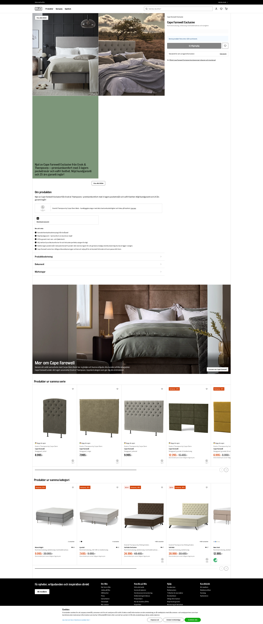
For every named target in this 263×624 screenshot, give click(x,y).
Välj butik (223, 54)
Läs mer (133, 208)
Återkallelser (171, 596)
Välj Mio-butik (222, 2)
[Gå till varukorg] (226, 9)
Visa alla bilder (42, 18)
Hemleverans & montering (143, 593)
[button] (65, 54)
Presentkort (138, 599)
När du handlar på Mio (141, 602)
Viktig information (173, 599)
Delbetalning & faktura (142, 596)
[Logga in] (216, 9)
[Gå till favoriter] (221, 9)
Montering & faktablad (175, 604)
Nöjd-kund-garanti (173, 602)
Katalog (203, 593)
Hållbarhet (105, 593)
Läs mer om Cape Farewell (217, 369)
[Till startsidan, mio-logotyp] (38, 8)
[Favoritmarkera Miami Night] (73, 487)
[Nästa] (226, 470)
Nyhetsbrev (204, 596)
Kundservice (171, 587)
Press (103, 596)
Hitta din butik (139, 587)
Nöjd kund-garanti (43, 222)
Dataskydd (104, 602)
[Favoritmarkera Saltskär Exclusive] (162, 487)
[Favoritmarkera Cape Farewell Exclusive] (225, 46)
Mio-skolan (105, 604)
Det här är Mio (106, 587)
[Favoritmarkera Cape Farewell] (73, 389)
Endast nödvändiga (173, 620)
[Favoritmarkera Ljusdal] (117, 487)
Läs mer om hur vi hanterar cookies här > (76, 620)
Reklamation (171, 590)
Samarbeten (105, 599)
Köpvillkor (137, 604)
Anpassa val (155, 620)
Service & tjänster (140, 590)
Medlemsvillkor (205, 590)
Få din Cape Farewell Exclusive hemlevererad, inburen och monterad (192, 60)
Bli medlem (42, 591)
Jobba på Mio (105, 590)
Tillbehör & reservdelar (175, 593)
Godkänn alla (192, 620)
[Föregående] (221, 470)
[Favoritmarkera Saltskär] (206, 487)
